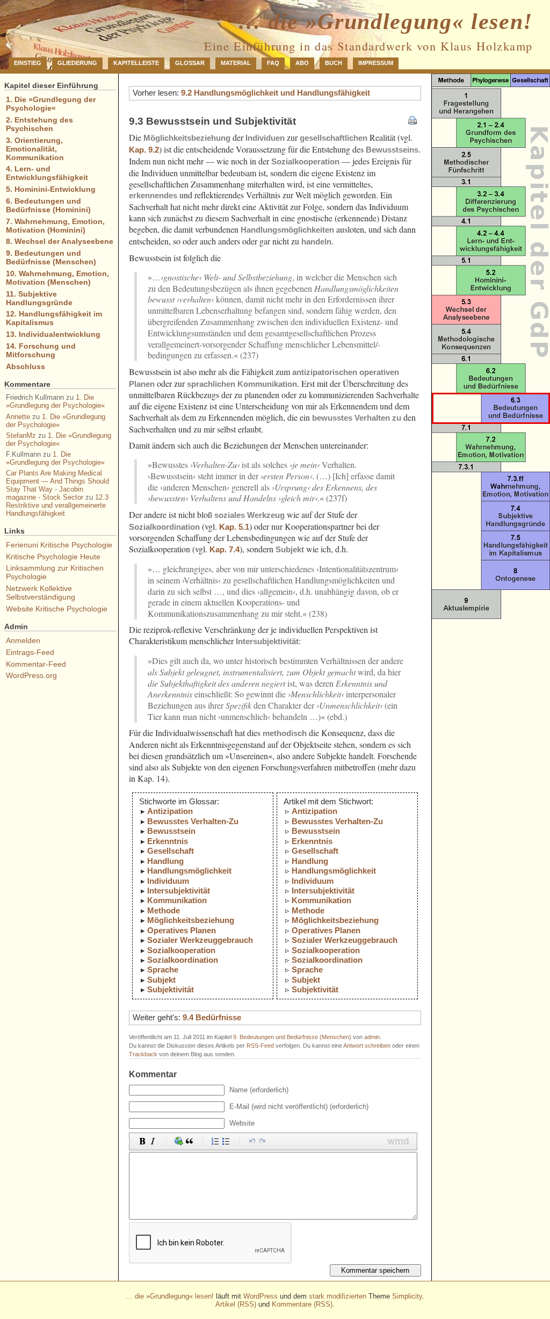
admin (372, 1037)
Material (236, 63)
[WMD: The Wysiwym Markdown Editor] (398, 1141)
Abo (302, 63)
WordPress (260, 1296)
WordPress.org (31, 675)
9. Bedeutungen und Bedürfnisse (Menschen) (292, 1037)
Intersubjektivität (178, 890)
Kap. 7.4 (224, 549)
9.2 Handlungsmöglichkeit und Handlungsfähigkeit (275, 92)
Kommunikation (177, 900)
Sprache (162, 969)
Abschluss (25, 366)
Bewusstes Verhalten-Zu (192, 821)
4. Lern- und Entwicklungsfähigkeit (47, 173)
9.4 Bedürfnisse (212, 1017)
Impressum (375, 63)
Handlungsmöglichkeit (189, 870)
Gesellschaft (170, 850)
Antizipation (170, 811)
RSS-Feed (260, 1045)
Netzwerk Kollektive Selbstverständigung (40, 592)
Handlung (165, 861)
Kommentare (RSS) (302, 1304)
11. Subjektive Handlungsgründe (39, 298)
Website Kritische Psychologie (56, 608)
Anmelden (23, 640)
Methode (163, 910)
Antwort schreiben (366, 1045)
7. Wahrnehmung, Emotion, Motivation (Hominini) (55, 225)
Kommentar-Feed (36, 664)
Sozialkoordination (182, 959)
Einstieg (27, 63)
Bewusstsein (171, 830)
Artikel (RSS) (235, 1304)
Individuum (168, 880)
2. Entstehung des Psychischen (39, 124)
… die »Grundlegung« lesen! (385, 21)
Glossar (190, 63)
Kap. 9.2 (144, 149)
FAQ (273, 63)
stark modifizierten (337, 1296)
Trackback (143, 1054)
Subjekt (161, 979)
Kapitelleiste (136, 63)
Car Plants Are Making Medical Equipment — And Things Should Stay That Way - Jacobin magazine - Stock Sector (57, 485)
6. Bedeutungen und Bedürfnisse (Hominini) (48, 205)
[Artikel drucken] (412, 121)
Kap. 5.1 (234, 526)
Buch (333, 63)
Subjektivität (170, 989)
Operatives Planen (181, 930)
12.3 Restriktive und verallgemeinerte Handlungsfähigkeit (57, 505)
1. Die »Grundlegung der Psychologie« (51, 103)
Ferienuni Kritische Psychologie (59, 544)
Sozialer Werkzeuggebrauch (200, 940)
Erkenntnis (167, 841)
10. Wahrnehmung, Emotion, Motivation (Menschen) (57, 277)
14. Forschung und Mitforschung (41, 350)
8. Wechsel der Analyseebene (59, 241)
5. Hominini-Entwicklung (51, 189)
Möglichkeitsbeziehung (190, 920)
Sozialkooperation (181, 950)
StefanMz (21, 435)
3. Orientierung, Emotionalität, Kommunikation (35, 149)
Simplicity (407, 1296)
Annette (18, 417)
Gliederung (77, 63)
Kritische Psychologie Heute (53, 556)
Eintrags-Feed (30, 652)
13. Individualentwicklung (53, 334)
